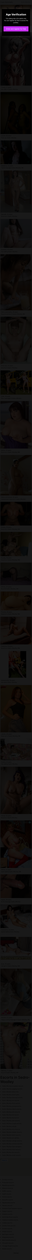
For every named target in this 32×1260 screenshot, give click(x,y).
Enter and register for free (16, 29)
